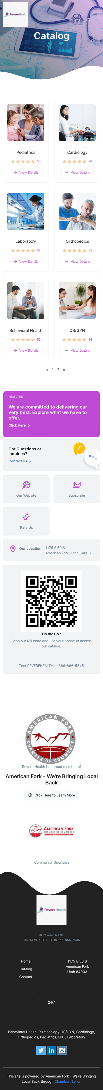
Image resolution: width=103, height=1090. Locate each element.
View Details (28, 172)
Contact (25, 977)
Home (25, 961)
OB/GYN (77, 330)
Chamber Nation (67, 1081)
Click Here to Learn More (54, 795)
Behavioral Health (26, 330)
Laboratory (26, 241)
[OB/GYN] (77, 300)
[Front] (16, 14)
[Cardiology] (77, 122)
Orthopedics (77, 241)
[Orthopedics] (77, 211)
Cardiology (77, 152)
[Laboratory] (25, 211)
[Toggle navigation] (95, 14)
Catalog (26, 969)
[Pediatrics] (25, 122)
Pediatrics (25, 152)
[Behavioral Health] (25, 300)
